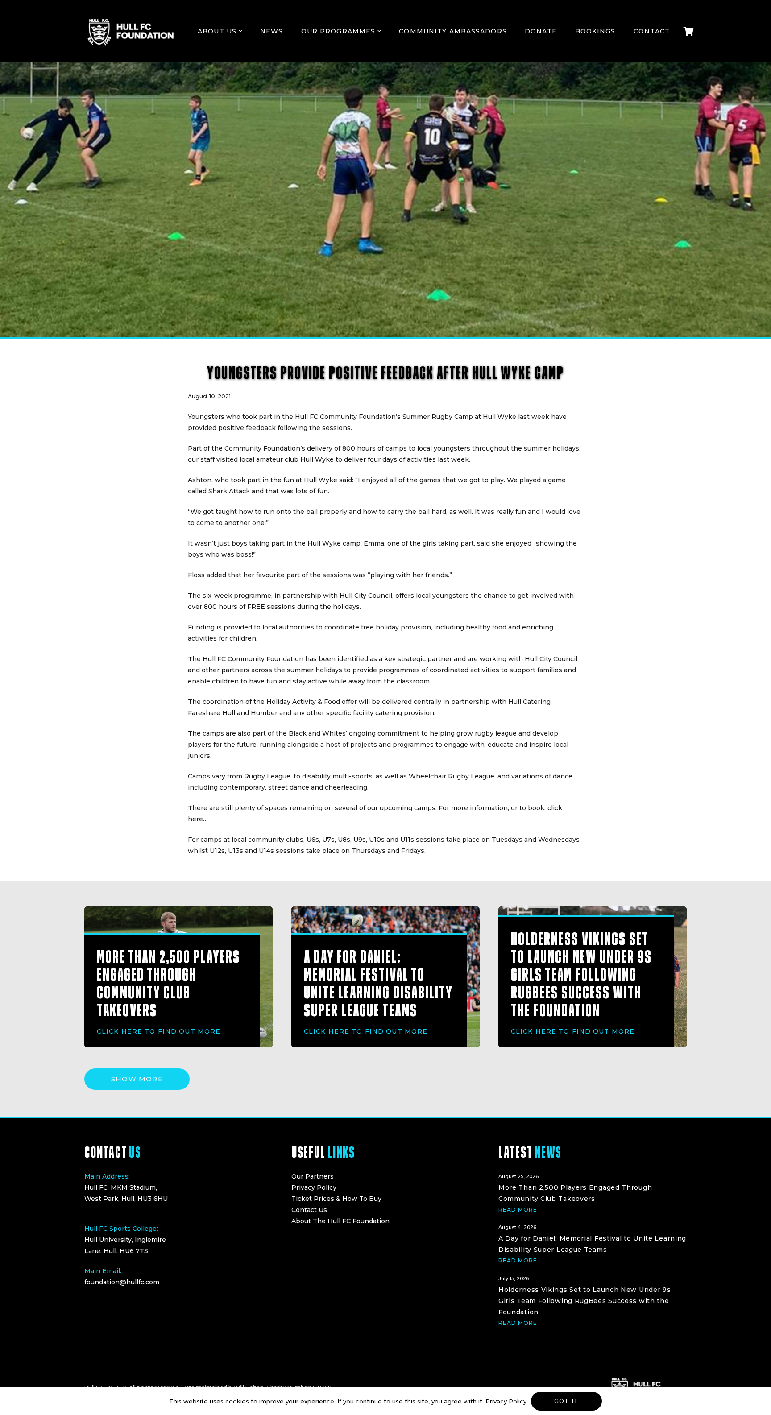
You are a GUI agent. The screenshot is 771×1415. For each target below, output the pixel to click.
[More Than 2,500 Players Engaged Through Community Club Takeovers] (592, 1192)
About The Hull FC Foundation (340, 1221)
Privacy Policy (313, 1187)
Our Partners (312, 1176)
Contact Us (309, 1210)
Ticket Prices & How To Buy (336, 1199)
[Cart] (688, 31)
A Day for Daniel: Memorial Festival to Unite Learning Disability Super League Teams (378, 983)
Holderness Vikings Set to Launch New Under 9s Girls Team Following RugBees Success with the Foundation (581, 974)
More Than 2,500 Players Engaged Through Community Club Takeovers (168, 983)
